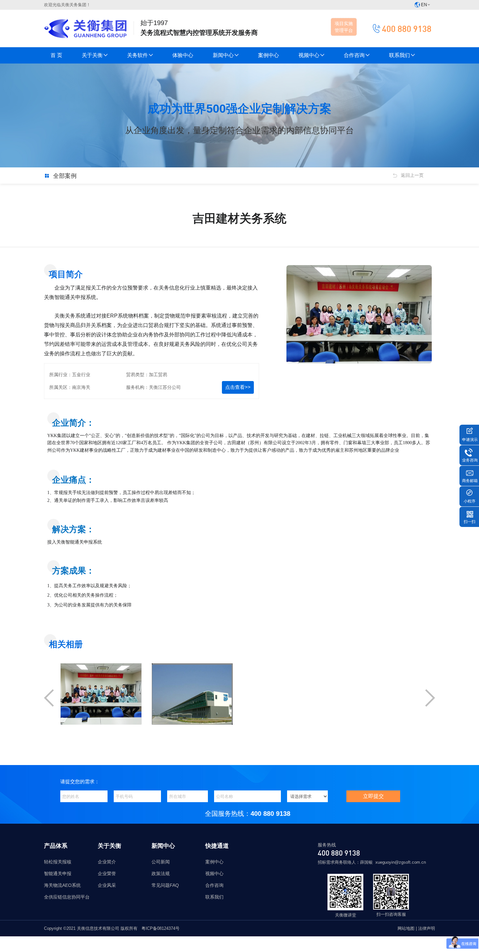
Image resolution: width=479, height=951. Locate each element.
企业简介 (107, 861)
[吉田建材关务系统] (101, 720)
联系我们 (399, 55)
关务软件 (137, 55)
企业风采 (107, 885)
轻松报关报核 (57, 861)
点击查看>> (238, 387)
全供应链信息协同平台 (67, 897)
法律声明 (426, 928)
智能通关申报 (57, 873)
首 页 (56, 55)
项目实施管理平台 (344, 27)
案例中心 (268, 55)
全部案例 (65, 176)
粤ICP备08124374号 (160, 928)
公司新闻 (161, 861)
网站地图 (407, 928)
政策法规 (161, 873)
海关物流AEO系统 (62, 885)
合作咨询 (354, 55)
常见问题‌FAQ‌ (165, 885)
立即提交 (373, 796)
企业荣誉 (107, 873)
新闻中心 (223, 55)
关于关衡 (92, 55)
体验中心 (182, 55)
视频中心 (308, 55)
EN (424, 4)
